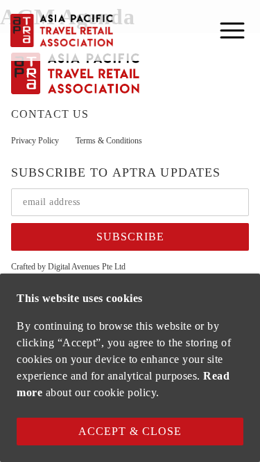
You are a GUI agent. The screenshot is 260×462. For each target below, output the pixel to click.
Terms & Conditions (109, 140)
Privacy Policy (35, 140)
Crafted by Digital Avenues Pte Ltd (68, 267)
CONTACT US (50, 114)
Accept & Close (130, 431)
